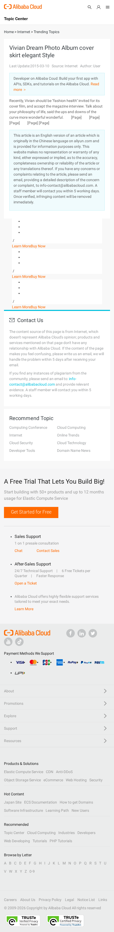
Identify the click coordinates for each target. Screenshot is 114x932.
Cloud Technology (71, 443)
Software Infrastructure (23, 810)
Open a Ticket (26, 583)
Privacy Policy (50, 900)
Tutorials (40, 841)
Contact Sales (48, 551)
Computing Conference (28, 427)
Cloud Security (21, 443)
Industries (66, 833)
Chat (19, 551)
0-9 (32, 871)
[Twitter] (93, 633)
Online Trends (68, 435)
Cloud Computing (71, 427)
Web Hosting (76, 780)
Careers (10, 900)
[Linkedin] (81, 633)
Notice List (86, 900)
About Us (27, 900)
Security (96, 780)
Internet (15, 435)
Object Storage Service (22, 780)
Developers (86, 833)
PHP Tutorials (61, 841)
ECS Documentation (40, 802)
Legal (69, 900)
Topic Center (14, 833)
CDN (49, 772)
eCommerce (53, 780)
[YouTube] (8, 641)
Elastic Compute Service (23, 772)
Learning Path (57, 810)
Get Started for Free (31, 512)
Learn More (21, 246)
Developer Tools (22, 450)
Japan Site (12, 802)
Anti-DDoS (64, 772)
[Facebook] (70, 633)
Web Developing (17, 841)
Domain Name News (73, 450)
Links (102, 900)
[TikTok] (19, 641)
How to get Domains (76, 802)
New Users (80, 810)
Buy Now (38, 246)
